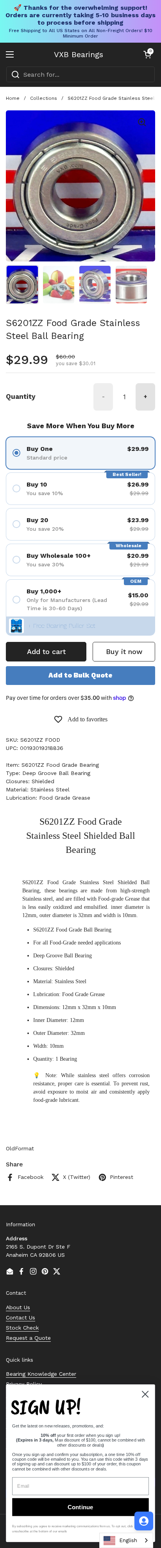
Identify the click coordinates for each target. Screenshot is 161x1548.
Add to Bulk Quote (80, 675)
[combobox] (80, 74)
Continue (80, 1507)
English (128, 1540)
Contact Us (20, 1317)
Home (13, 98)
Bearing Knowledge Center (41, 1374)
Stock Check (22, 1328)
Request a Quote (28, 1338)
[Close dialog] (145, 1394)
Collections (43, 98)
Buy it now (124, 651)
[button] (147, 54)
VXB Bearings (78, 54)
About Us (18, 1307)
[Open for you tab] (143, 1521)
